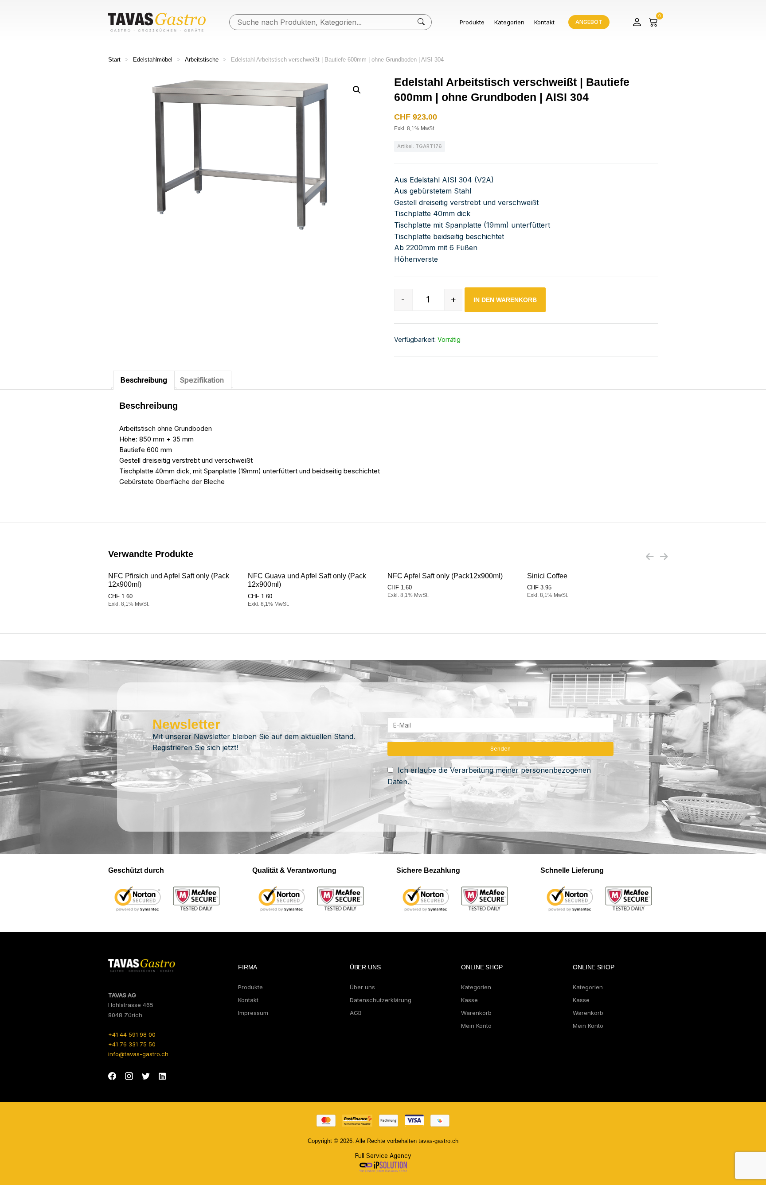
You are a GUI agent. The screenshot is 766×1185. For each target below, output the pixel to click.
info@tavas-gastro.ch (138, 1053)
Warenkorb (476, 1012)
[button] (357, 90)
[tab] (144, 380)
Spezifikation (202, 380)
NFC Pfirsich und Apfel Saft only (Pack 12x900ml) (168, 580)
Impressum (253, 1012)
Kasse (469, 999)
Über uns (362, 987)
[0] (653, 22)
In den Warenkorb (505, 299)
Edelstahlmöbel (152, 59)
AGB (356, 1012)
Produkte (472, 22)
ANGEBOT (588, 22)
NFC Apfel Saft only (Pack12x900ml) (445, 576)
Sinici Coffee (547, 576)
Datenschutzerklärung (380, 999)
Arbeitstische (202, 59)
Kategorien (509, 22)
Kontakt (544, 22)
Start (114, 59)
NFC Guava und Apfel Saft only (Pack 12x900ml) (307, 580)
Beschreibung (144, 380)
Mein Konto (476, 1025)
